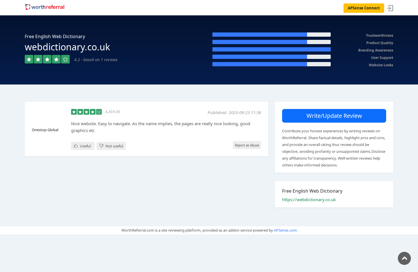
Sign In (390, 8)
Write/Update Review (334, 115)
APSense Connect (364, 8)
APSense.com (285, 230)
